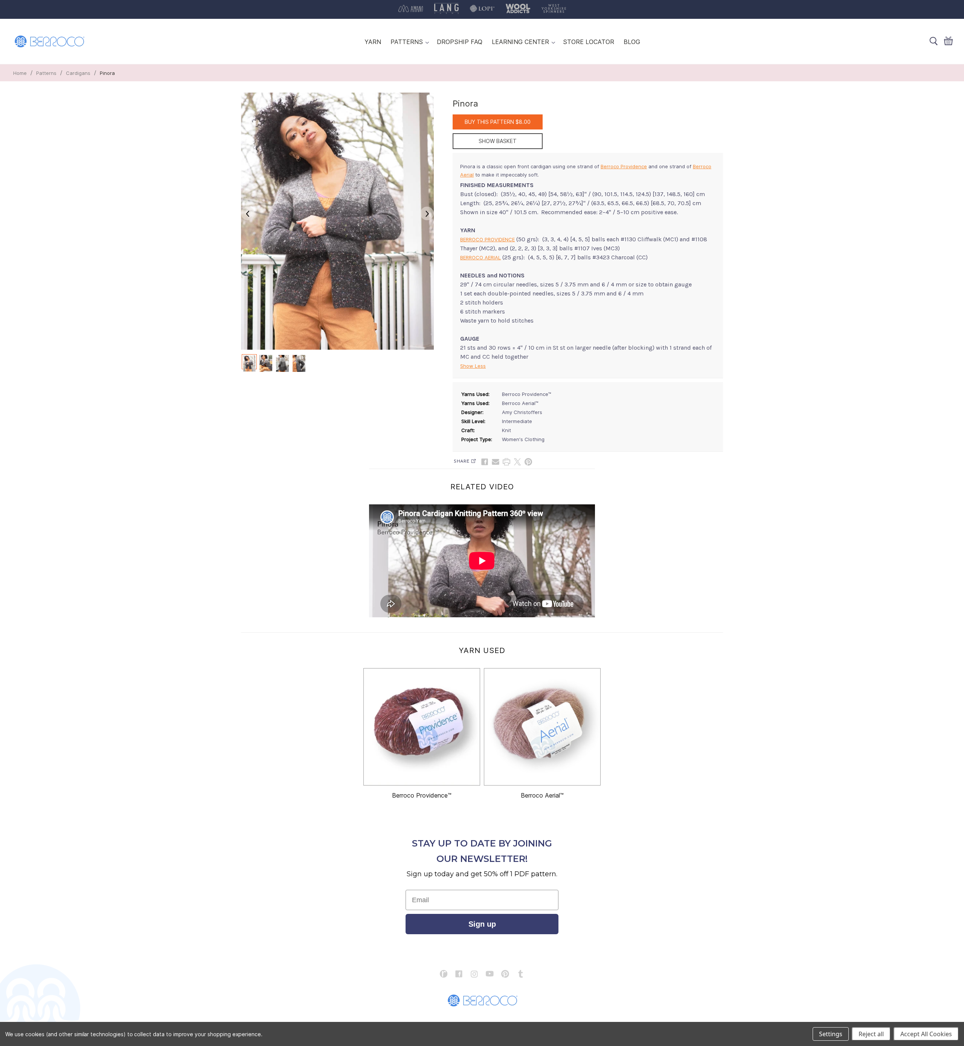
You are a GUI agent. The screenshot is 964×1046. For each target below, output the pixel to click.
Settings (830, 1034)
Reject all (871, 1034)
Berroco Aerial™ (542, 795)
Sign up (482, 924)
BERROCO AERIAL (480, 257)
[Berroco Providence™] (422, 726)
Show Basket (498, 141)
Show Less (473, 366)
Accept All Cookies (926, 1034)
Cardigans (78, 73)
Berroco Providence (624, 166)
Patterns (46, 73)
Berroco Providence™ (421, 795)
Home (20, 73)
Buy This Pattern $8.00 (498, 122)
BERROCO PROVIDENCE (487, 239)
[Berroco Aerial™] (542, 726)
